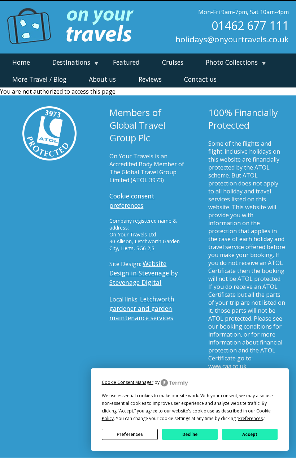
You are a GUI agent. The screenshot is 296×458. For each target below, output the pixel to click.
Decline (189, 434)
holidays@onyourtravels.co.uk (232, 39)
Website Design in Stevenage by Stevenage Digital (143, 273)
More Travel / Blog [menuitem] (39, 79)
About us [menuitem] (102, 79)
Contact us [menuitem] (200, 79)
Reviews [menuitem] (150, 79)
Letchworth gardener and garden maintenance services (141, 308)
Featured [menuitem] (126, 62)
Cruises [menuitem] (172, 62)
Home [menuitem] (21, 62)
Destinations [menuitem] (68, 64)
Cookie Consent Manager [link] (127, 382)
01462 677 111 (250, 25)
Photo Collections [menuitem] (229, 64)
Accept (249, 434)
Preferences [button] (250, 418)
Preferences (130, 434)
